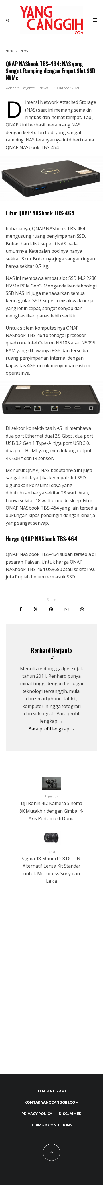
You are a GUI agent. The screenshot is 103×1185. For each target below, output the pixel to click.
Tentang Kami (51, 1091)
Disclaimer (70, 1114)
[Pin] (51, 609)
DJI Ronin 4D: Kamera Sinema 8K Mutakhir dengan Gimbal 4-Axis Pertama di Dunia (51, 808)
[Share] (20, 609)
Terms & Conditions (51, 1125)
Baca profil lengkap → (51, 729)
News (43, 88)
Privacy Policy (36, 1114)
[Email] (66, 609)
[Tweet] (35, 609)
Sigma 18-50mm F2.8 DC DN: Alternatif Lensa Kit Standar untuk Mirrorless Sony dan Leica (51, 866)
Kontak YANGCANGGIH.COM (51, 1102)
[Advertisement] (51, 998)
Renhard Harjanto (20, 88)
